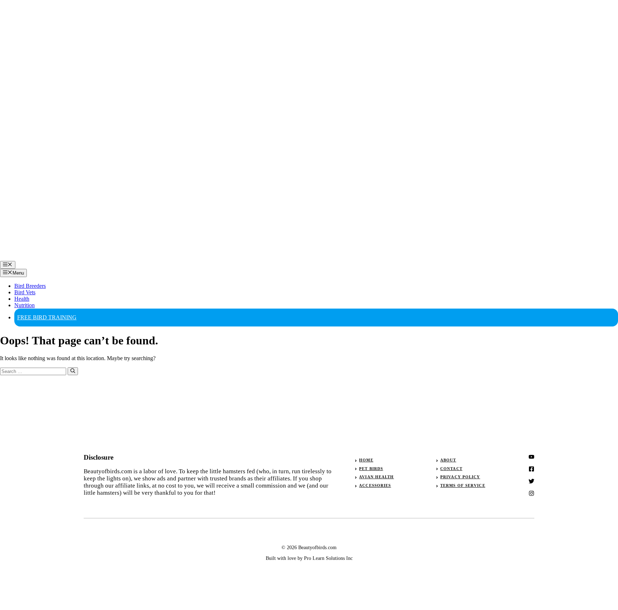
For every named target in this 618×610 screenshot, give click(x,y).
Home (366, 460)
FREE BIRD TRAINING (47, 317)
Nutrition (24, 305)
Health (21, 299)
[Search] (73, 371)
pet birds (371, 468)
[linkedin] (531, 493)
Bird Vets (24, 292)
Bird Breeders (30, 286)
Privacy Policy (460, 477)
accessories (375, 485)
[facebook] (531, 481)
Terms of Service (462, 485)
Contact (451, 468)
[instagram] (531, 457)
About (448, 460)
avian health (376, 477)
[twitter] (531, 469)
